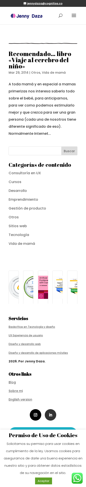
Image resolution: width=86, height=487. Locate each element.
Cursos (15, 181)
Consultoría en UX (25, 173)
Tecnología (19, 234)
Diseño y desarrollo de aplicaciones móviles (38, 353)
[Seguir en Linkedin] (50, 415)
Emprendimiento (23, 199)
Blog (12, 382)
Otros (35, 72)
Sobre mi (16, 391)
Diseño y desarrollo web (25, 344)
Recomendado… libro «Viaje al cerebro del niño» (40, 59)
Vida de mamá (54, 72)
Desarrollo (18, 190)
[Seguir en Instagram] (35, 415)
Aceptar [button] (43, 481)
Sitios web (18, 226)
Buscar (69, 151)
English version (20, 399)
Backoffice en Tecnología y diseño (32, 327)
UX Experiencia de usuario (26, 335)
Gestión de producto (27, 208)
